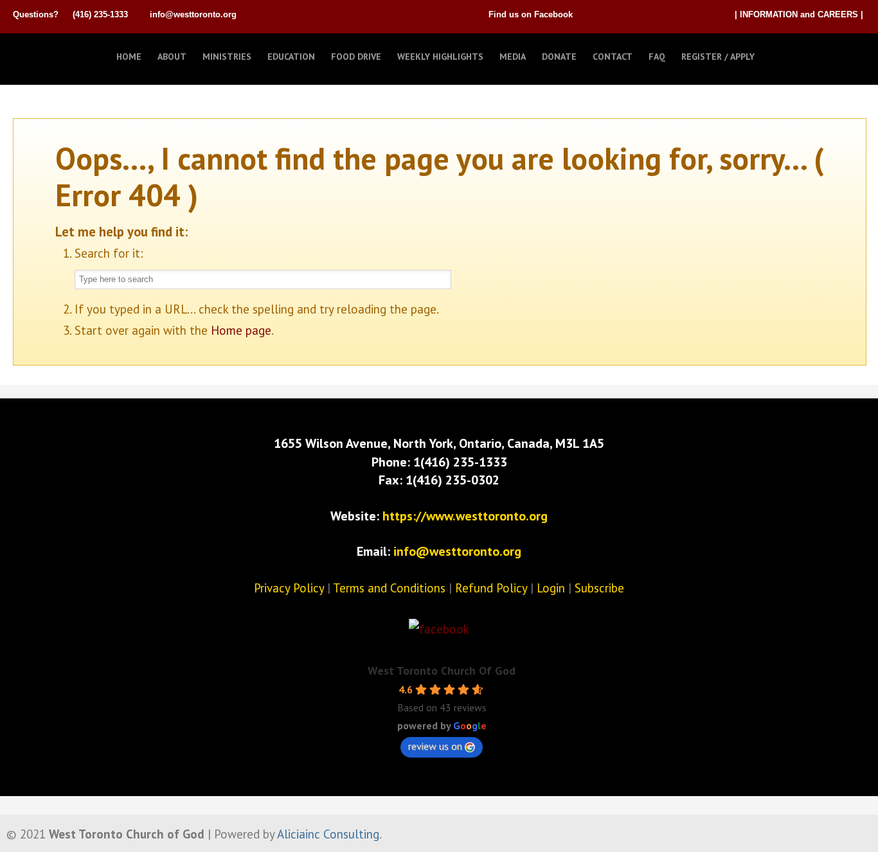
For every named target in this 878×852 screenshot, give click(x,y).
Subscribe (599, 588)
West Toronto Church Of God (441, 670)
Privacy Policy (289, 588)
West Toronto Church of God (77, 53)
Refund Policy (491, 588)
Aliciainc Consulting (328, 834)
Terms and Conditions (389, 588)
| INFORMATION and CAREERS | (799, 14)
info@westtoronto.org (193, 14)
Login (551, 588)
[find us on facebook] (439, 629)
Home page (241, 330)
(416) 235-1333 (100, 14)
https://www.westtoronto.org (465, 516)
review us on (435, 746)
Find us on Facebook (530, 14)
